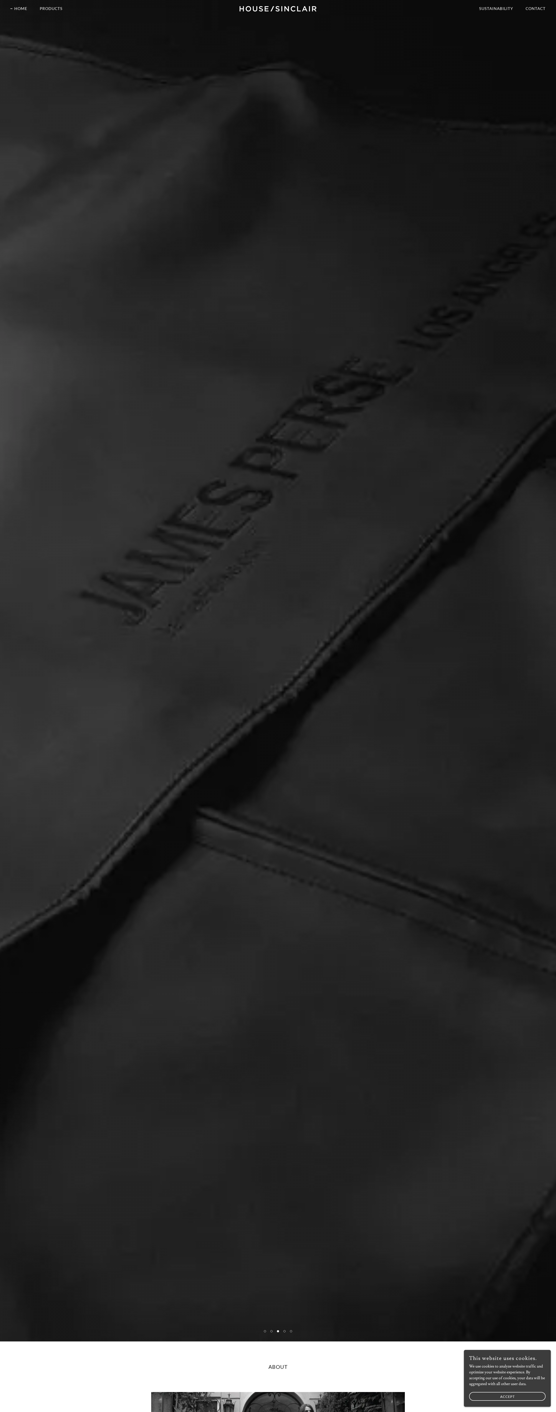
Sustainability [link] (496, 8)
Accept (507, 1396)
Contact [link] (536, 8)
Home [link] (20, 8)
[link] (278, 7)
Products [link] (51, 8)
